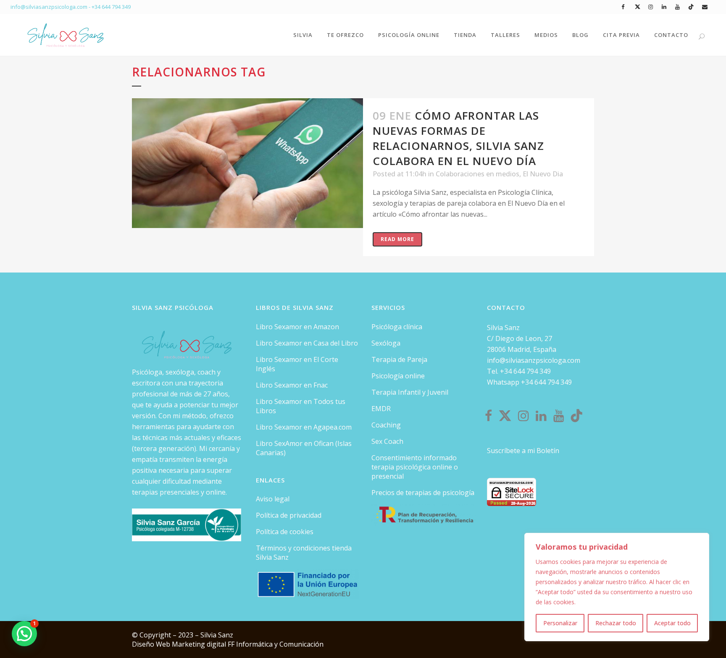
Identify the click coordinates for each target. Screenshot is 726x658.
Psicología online (398, 375)
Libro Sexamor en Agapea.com (304, 427)
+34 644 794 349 (111, 6)
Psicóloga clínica (396, 326)
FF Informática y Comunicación (276, 644)
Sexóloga (385, 343)
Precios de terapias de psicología (422, 492)
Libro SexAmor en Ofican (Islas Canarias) (304, 448)
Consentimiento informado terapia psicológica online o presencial (414, 467)
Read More (397, 239)
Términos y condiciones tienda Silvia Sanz (304, 552)
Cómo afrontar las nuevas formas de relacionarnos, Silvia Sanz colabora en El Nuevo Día (458, 138)
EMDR (381, 408)
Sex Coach (387, 441)
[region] (616, 587)
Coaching (386, 425)
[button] (24, 633)
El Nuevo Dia (543, 173)
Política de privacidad (288, 515)
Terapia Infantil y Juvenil (409, 392)
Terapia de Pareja (399, 359)
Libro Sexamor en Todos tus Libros (300, 406)
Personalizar (560, 623)
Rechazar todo (615, 623)
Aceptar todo (672, 623)
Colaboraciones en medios (477, 173)
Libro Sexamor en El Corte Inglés (297, 364)
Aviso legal (272, 498)
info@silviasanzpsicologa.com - (51, 6)
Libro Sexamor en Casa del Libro (307, 343)
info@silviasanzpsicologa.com (533, 360)
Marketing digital (200, 644)
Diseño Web (152, 644)
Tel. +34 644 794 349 (519, 371)
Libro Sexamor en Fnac (292, 385)
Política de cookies (284, 531)
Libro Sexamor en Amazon (297, 326)
